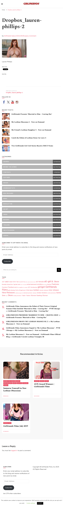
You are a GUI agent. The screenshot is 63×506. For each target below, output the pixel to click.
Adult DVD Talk (14, 282)
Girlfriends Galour (10, 36)
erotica (40, 284)
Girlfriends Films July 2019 (15, 426)
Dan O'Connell (23, 284)
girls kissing (11, 290)
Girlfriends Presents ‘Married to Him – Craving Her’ (31, 114)
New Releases (8, 292)
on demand (25, 293)
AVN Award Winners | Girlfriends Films (44, 385)
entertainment (32, 284)
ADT (3, 282)
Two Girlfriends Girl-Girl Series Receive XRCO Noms (32, 146)
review (39, 293)
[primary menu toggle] (2, 4)
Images (18, 381)
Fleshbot (5, 287)
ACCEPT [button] (40, 503)
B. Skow (55, 281)
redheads (34, 293)
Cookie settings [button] (30, 503)
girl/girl (41, 287)
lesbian (36, 290)
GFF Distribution (32, 287)
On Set (19, 383)
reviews (44, 293)
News (14, 383)
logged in (14, 450)
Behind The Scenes (9, 381)
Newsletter (7, 423)
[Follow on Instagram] (17, 102)
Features (55, 284)
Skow (10, 295)
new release (54, 290)
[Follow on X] (8, 102)
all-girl (47, 281)
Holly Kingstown (20, 290)
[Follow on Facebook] (4, 102)
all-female (40, 282)
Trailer (24, 295)
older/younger (18, 293)
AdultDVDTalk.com (23, 282)
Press (46, 381)
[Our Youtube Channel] (13, 102)
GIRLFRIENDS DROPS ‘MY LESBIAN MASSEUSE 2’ (27, 321)
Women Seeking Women (39, 295)
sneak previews (17, 295)
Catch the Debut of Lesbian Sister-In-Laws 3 (28, 138)
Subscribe (7, 261)
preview (30, 293)
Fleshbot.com (12, 287)
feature (49, 284)
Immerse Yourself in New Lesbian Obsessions (14, 389)
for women (25, 287)
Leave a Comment (30, 36)
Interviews (29, 290)
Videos (6, 385)
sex (6, 295)
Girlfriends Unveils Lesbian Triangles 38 (28, 337)
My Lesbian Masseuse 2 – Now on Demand (27, 122)
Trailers (28, 295)
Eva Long (45, 284)
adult (7, 282)
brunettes (10, 284)
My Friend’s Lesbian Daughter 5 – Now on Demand (31, 130)
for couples (20, 287)
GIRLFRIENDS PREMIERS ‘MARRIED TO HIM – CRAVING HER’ (32, 315)
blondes (4, 284)
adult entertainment (31, 282)
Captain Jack (16, 284)
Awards (37, 381)
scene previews (51, 293)
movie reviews (44, 290)
